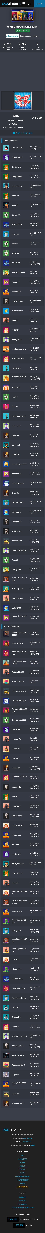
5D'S (16, 116)
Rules (22, 1162)
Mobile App (22, 1159)
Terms (22, 1183)
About (22, 1166)
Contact (22, 1169)
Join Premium (22, 1187)
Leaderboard (25, 36)
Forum (35, 36)
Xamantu (27, 1142)
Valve (32, 1145)
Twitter (22, 1201)
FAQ (22, 1155)
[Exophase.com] (11, 4)
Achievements (12, 36)
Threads (22, 1197)
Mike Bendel (27, 1138)
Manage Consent (22, 1176)
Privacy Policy (23, 1180)
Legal (22, 1173)
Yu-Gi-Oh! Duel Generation (22, 26)
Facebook (23, 1204)
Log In (39, 4)
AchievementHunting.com (23, 1208)
